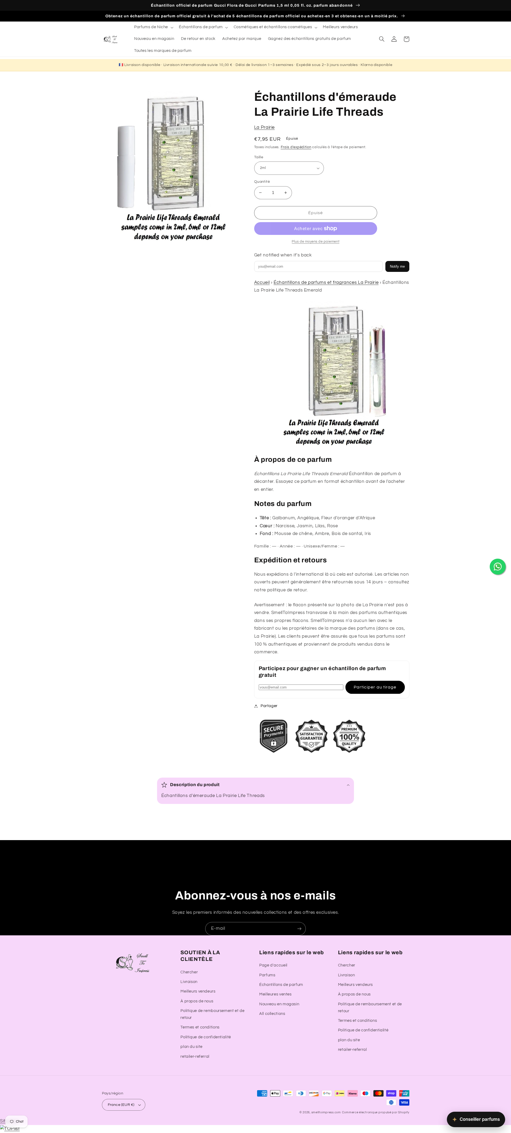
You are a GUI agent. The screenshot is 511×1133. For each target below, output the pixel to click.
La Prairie (264, 127)
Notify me (397, 266)
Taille (258, 157)
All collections (272, 1014)
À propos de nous (196, 1001)
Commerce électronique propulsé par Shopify (375, 1112)
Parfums (267, 975)
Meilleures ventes (275, 994)
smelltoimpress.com (326, 1112)
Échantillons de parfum (281, 985)
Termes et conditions (200, 1027)
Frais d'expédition (296, 147)
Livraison (188, 982)
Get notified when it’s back (283, 255)
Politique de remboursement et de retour (212, 1014)
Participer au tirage (375, 687)
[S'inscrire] (299, 928)
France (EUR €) (121, 1105)
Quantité (262, 182)
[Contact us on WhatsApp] (498, 567)
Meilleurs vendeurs (197, 991)
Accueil (262, 282)
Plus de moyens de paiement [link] (315, 241)
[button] (153, 27)
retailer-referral (194, 1057)
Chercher (189, 972)
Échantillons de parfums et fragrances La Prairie (326, 282)
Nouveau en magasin (279, 1004)
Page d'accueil (273, 965)
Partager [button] (269, 706)
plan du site (191, 1047)
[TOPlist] (10, 1128)
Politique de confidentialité (205, 1037)
